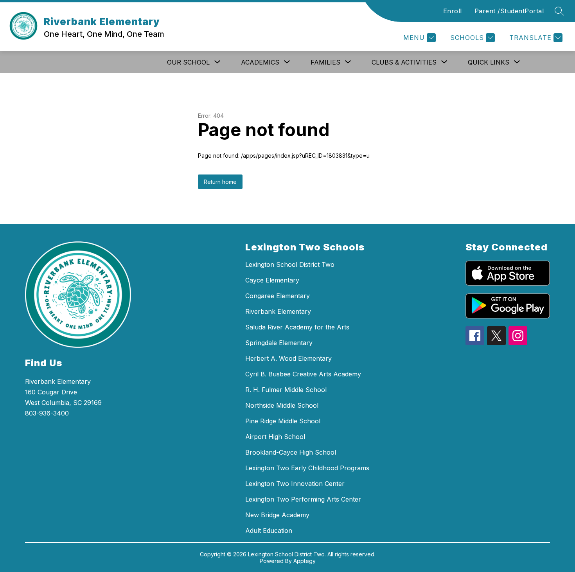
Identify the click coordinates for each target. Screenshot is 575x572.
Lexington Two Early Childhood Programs (307, 468)
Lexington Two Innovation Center (295, 483)
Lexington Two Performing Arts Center (303, 499)
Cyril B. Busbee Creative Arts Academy (303, 374)
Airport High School (275, 437)
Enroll (452, 11)
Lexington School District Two (289, 264)
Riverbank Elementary (278, 311)
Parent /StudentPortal (509, 11)
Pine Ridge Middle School (282, 421)
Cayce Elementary (272, 280)
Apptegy (304, 561)
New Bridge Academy (277, 515)
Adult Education (268, 530)
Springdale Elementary (279, 343)
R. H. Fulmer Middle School (286, 390)
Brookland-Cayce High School (290, 452)
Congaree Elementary (277, 296)
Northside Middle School (281, 405)
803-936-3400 (47, 413)
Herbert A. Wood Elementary (288, 358)
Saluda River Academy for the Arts (297, 327)
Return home (220, 181)
